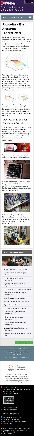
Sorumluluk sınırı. (7, 433)
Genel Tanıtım (10, 348)
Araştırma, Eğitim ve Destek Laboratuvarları (17, 352)
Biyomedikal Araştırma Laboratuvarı (15, 305)
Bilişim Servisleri (17, 354)
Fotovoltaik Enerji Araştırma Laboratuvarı (17, 289)
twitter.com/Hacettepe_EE (11, 419)
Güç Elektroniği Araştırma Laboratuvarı (16, 301)
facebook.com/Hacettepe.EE (12, 417)
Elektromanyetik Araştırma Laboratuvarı (17, 308)
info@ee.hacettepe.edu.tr (11, 413)
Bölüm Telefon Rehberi (11, 357)
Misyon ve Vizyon (22, 348)
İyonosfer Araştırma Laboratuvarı (15, 298)
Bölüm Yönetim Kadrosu (9, 351)
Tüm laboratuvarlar (22, 343)
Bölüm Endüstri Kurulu (26, 351)
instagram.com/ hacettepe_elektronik (15, 421)
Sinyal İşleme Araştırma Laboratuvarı (16, 269)
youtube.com (7, 424)
